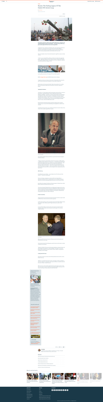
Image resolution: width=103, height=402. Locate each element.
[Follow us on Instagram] (56, 390)
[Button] (64, 13)
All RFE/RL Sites (29, 397)
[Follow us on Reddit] (54, 390)
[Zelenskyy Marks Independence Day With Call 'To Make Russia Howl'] (96, 376)
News (40, 389)
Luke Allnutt (43, 349)
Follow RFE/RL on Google (91, 1)
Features (40, 391)
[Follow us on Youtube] (52, 390)
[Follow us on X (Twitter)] (60, 390)
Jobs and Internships (29, 394)
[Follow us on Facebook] (62, 390)
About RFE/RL (29, 389)
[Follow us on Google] (58, 390)
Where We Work (29, 391)
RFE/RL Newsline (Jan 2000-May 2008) (44, 397)
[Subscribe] (67, 390)
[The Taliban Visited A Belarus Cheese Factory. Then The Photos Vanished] (32, 376)
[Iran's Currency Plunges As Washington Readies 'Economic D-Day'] (70, 376)
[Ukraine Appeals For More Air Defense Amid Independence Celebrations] (45, 376)
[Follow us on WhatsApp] (65, 390)
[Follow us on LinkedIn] (63, 390)
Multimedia (40, 394)
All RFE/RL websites (97, 1)
